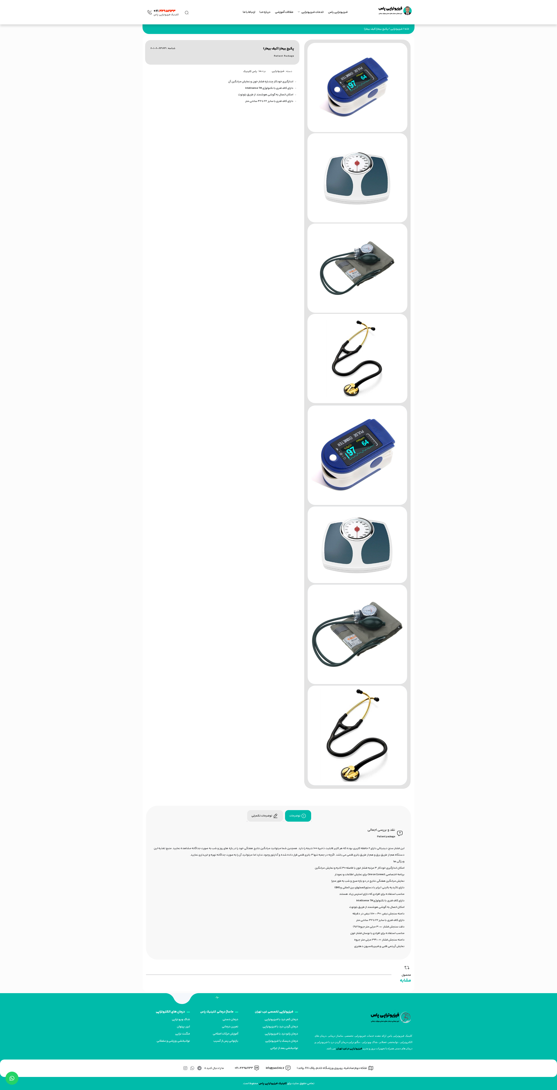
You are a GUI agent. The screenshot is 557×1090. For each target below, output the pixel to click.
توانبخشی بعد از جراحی (284, 1048)
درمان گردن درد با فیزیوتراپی (280, 1026)
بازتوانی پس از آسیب (225, 1041)
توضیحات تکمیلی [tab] (262, 816)
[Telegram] (199, 1068)
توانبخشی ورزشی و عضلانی (173, 1041)
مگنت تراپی (182, 1033)
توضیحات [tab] (294, 816)
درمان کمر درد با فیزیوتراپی (281, 1019)
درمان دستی (230, 1019)
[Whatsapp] (192, 1068)
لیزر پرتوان (183, 1026)
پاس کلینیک (250, 71)
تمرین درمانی (230, 1026)
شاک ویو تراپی (181, 1019)
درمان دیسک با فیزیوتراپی (281, 1041)
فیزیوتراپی (396, 29)
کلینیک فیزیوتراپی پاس (273, 1083)
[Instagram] (185, 1068)
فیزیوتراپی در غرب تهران (349, 1049)
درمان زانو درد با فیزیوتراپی (281, 1033)
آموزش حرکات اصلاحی (225, 1033)
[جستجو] (186, 12)
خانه (406, 29)
